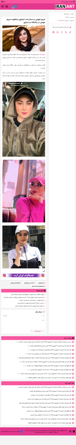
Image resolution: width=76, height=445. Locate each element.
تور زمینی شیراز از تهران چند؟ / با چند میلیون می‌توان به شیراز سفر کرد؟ (24, 297)
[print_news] (53, 32)
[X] (65, 32)
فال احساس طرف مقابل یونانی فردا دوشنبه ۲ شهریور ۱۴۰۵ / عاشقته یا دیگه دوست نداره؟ (45, 362)
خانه (72, 14)
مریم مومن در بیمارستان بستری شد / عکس (31, 300)
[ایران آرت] (65, 6)
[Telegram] (70, 32)
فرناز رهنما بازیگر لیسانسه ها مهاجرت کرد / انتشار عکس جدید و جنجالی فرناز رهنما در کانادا (44, 374)
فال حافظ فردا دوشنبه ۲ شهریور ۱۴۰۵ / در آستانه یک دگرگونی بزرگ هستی (49, 370)
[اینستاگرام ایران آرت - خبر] (23, 275)
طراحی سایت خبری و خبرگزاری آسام (10, 431)
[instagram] (70, 431)
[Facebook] (61, 32)
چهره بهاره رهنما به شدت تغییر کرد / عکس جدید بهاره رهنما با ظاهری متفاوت (48, 377)
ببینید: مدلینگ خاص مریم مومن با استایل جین (31, 303)
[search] (3, 6)
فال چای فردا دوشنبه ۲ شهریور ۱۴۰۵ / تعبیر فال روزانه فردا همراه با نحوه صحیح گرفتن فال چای (44, 358)
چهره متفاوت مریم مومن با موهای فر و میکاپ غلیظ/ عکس (27, 294)
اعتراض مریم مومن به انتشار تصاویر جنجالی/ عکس (29, 306)
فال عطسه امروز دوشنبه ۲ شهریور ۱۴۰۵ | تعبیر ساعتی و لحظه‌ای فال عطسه (49, 346)
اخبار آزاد (66, 14)
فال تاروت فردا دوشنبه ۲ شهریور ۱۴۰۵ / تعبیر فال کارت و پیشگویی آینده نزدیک (48, 354)
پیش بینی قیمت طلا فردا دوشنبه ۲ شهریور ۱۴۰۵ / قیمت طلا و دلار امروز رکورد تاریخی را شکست (43, 342)
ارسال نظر (38, 331)
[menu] (6, 6)
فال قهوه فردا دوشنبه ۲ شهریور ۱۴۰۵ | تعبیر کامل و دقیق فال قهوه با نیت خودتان (47, 366)
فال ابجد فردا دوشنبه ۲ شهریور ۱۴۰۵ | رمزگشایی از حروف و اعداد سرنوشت (49, 350)
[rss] (74, 431)
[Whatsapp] (57, 32)
